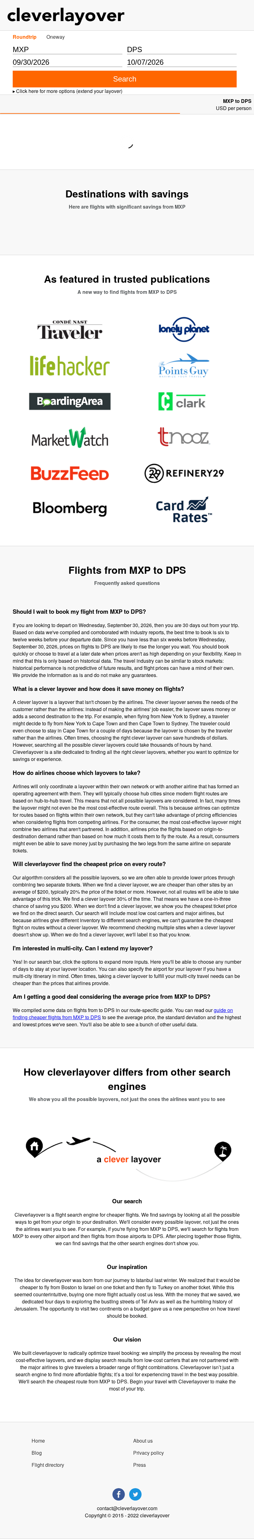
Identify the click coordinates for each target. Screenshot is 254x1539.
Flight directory (48, 1464)
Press (139, 1464)
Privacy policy (148, 1452)
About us (143, 1440)
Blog (37, 1452)
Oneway (55, 36)
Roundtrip (25, 36)
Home (38, 1440)
